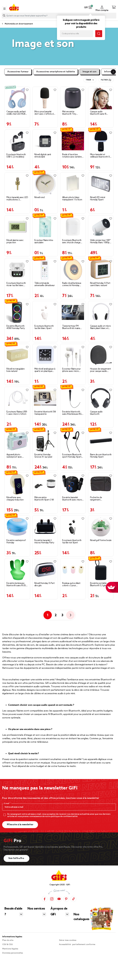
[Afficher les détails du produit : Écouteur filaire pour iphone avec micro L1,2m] (72, 355)
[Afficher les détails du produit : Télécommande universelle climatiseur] (45, 269)
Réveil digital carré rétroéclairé (42, 155)
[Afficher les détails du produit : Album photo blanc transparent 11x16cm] (72, 184)
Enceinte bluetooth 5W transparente (45, 413)
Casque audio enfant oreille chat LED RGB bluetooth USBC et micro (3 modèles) (16, 113)
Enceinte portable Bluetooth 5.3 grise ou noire (100, 584)
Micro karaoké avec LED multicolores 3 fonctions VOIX (17, 198)
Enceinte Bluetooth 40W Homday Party (15, 327)
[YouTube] (59, 899)
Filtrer (104, 80)
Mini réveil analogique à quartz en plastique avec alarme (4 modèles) (44, 370)
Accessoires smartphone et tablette (55, 71)
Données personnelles (12, 953)
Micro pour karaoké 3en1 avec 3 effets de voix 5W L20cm (44, 113)
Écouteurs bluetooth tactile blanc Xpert (44, 327)
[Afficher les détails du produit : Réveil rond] (45, 184)
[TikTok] (73, 899)
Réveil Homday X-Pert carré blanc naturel (100, 284)
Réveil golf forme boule (101, 540)
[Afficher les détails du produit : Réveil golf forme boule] (100, 527)
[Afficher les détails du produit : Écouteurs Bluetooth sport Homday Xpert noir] (72, 441)
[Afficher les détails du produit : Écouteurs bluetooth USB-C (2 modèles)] (17, 141)
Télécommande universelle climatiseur (44, 284)
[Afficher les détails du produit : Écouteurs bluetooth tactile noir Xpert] (72, 527)
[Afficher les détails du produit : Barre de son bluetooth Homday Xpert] (100, 441)
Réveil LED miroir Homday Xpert (97, 198)
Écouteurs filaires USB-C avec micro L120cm (16, 413)
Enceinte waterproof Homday (16, 541)
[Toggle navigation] (4, 8)
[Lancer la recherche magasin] (98, 33)
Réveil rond (39, 197)
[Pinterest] (66, 899)
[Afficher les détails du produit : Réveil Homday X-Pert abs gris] (45, 569)
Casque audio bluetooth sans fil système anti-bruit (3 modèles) (100, 113)
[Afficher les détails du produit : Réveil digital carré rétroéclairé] (45, 141)
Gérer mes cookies (67, 940)
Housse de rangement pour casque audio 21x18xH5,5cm (100, 370)
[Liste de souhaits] (27, 90)
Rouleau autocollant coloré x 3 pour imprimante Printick (71, 584)
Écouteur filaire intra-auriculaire (44, 241)
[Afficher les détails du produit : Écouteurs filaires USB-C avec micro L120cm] (17, 398)
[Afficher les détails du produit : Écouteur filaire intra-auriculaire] (45, 227)
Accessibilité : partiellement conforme (77, 944)
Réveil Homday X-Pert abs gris (44, 584)
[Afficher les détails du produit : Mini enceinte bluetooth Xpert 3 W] (45, 484)
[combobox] (89, 80)
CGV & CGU (7, 944)
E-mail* (7, 804)
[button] (90, 7)
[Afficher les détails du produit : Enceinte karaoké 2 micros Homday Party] (45, 527)
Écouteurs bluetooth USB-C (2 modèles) (16, 155)
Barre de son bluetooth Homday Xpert (101, 456)
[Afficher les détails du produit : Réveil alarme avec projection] (17, 227)
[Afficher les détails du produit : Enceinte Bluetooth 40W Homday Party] (17, 312)
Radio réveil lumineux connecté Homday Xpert (71, 284)
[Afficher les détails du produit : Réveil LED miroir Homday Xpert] (100, 184)
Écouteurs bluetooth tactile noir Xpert (71, 541)
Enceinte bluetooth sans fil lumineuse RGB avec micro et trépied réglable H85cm (72, 413)
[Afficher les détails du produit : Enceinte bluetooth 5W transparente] (45, 398)
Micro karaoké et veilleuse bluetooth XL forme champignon (100, 155)
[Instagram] (52, 899)
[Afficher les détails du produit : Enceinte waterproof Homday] (17, 527)
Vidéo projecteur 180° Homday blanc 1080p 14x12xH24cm (100, 241)
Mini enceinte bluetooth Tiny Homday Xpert (69, 113)
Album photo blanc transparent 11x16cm (72, 198)
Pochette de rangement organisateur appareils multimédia (100, 498)
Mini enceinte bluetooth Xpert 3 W (44, 498)
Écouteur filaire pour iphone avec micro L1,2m (71, 370)
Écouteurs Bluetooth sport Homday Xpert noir (71, 456)
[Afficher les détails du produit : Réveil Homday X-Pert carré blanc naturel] (100, 269)
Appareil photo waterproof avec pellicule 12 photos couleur (15, 456)
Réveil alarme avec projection (14, 241)
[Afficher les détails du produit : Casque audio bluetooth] (100, 398)
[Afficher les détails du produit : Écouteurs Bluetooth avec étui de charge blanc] (72, 227)
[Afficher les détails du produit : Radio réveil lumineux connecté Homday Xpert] (72, 269)
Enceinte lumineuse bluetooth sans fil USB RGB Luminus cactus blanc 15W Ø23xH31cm (16, 584)
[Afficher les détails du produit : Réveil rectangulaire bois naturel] (17, 355)
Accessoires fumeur (17, 71)
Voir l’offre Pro (16, 858)
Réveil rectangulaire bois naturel (15, 370)
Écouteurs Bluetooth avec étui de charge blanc (71, 241)
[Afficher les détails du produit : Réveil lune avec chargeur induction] (17, 484)
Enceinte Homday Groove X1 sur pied (43, 456)
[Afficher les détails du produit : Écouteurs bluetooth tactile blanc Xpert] (45, 312)
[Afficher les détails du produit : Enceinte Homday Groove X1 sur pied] (45, 441)
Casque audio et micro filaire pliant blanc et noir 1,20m (100, 327)
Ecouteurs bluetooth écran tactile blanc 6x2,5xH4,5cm (16, 284)
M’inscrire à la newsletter (20, 824)
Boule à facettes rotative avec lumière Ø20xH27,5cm (72, 155)
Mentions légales (10, 949)
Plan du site (7, 940)
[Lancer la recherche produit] (4, 15)
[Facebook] (44, 899)
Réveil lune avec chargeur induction (14, 498)
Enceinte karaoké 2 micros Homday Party (44, 541)
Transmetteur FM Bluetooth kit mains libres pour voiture (71, 327)
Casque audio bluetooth (96, 413)
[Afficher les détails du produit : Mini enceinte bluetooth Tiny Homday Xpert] (72, 98)
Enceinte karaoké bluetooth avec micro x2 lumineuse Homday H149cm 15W (72, 498)
